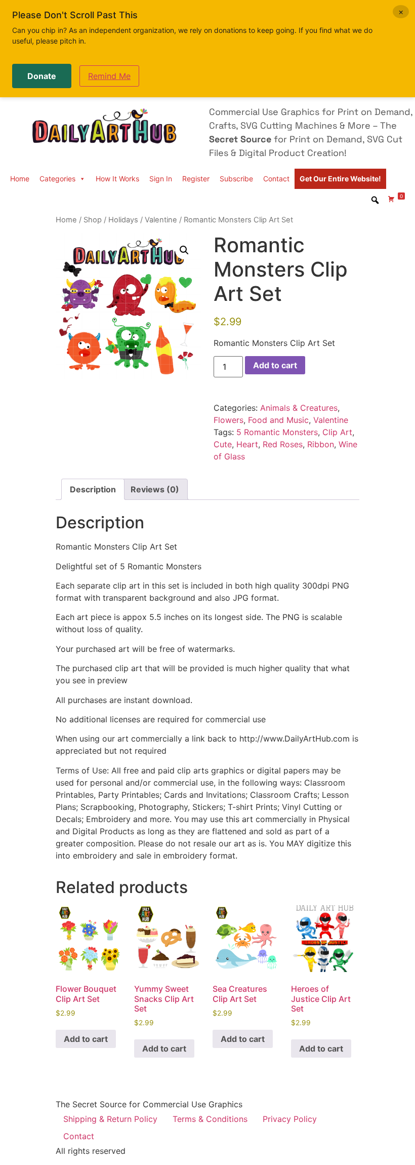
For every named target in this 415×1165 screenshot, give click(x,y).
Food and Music (278, 420)
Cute (223, 444)
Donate (41, 76)
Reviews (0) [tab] (155, 489)
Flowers (228, 420)
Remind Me (109, 76)
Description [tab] (93, 489)
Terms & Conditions (210, 1119)
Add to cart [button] (86, 1039)
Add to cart (275, 365)
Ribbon (320, 444)
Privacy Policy (290, 1119)
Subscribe (236, 178)
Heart (247, 444)
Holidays (123, 219)
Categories (57, 178)
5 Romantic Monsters (277, 432)
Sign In (160, 178)
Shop (93, 219)
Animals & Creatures (299, 408)
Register (196, 178)
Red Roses (283, 444)
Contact (276, 178)
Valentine (161, 219)
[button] (184, 250)
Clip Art (337, 432)
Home (19, 178)
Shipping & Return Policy (110, 1119)
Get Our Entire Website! (340, 178)
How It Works (117, 178)
